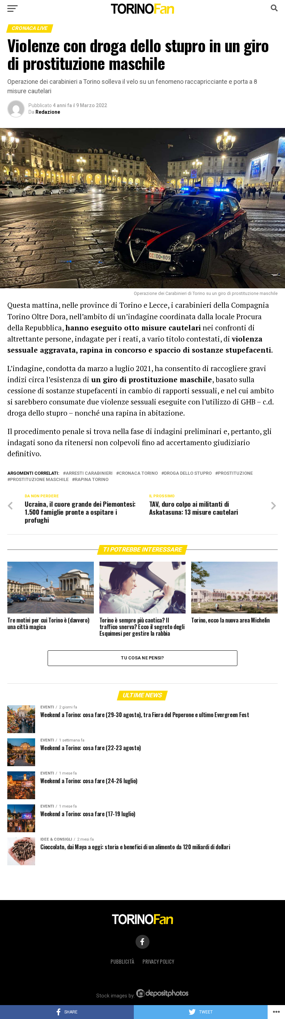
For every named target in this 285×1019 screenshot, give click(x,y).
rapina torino (91, 480)
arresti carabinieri (89, 473)
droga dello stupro (188, 473)
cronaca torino (138, 473)
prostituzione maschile (39, 480)
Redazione (47, 112)
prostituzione (235, 473)
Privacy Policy (158, 961)
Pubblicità (122, 961)
